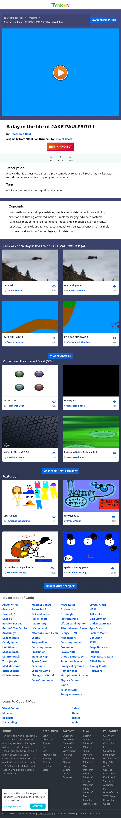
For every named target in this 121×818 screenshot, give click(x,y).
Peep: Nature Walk (101, 656)
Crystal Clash (98, 604)
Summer (67, 777)
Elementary (109, 754)
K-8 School (109, 777)
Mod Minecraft (11, 666)
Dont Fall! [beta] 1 (13, 336)
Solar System (68, 689)
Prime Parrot (74, 520)
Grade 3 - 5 (8, 614)
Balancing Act (40, 609)
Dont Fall (8, 285)
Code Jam (88, 799)
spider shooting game (76, 567)
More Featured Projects (60, 586)
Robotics (7, 718)
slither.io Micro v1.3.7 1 (16, 452)
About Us (48, 739)
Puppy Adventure (71, 694)
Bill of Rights (98, 661)
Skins (75, 708)
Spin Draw (96, 628)
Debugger (96, 637)
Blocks (76, 718)
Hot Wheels (9, 647)
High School (109, 762)
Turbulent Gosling (76, 572)
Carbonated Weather (78, 342)
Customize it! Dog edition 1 (18, 567)
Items (75, 713)
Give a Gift (68, 743)
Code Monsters (11, 675)
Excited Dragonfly (16, 572)
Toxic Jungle (9, 661)
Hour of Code (90, 803)
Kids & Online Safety (66, 813)
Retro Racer (67, 604)
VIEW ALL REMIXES (60, 355)
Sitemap (47, 758)
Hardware (96, 670)
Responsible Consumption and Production (43, 647)
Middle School (111, 758)
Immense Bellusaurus (18, 520)
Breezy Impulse (15, 342)
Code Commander (43, 680)
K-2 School (109, 773)
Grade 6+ (7, 619)
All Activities (10, 604)
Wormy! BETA (71, 515)
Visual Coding (10, 708)
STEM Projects (110, 796)
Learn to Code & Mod (18, 701)
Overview (68, 735)
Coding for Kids (15, 17)
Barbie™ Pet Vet (12, 623)
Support (47, 743)
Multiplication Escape (74, 675)
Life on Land (39, 628)
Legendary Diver (76, 290)
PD (104, 788)
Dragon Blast (10, 637)
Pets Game (38, 666)
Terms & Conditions (26, 813)
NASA (93, 609)
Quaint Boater (65, 139)
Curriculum (69, 739)
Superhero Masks (71, 661)
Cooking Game (41, 670)
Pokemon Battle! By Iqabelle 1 (80, 452)
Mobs (75, 722)
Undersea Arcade (100, 623)
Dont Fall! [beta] (73, 285)
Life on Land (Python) (73, 623)
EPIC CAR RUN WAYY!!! (76, 336)
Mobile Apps (49, 754)
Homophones (68, 670)
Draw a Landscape (72, 656)
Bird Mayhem (98, 619)
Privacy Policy (45, 813)
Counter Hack (11, 656)
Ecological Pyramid (72, 666)
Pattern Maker (99, 633)
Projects (33, 17)
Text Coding (9, 722)
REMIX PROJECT (60, 147)
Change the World (43, 675)
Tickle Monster (41, 614)
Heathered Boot (21, 133)
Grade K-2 (8, 609)
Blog (45, 735)
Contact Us (95, 813)
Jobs (45, 750)
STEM (93, 642)
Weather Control (42, 604)
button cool (10, 400)
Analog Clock (98, 666)
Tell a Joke (96, 614)
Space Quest (39, 661)
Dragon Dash (10, 652)
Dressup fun (10, 515)
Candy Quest (10, 642)
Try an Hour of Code (18, 598)
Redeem (67, 747)
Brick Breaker (10, 670)
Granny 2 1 (70, 400)
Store (45, 769)
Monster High (40, 656)
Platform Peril (69, 619)
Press (46, 747)
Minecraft (8, 713)
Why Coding (69, 750)
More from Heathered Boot (61, 470)
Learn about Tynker (104, 19)
